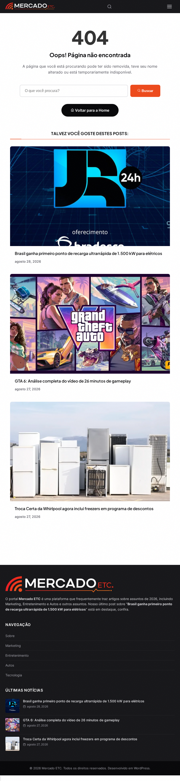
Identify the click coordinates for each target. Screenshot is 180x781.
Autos (9, 665)
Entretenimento (17, 655)
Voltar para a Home (91, 110)
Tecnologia (13, 675)
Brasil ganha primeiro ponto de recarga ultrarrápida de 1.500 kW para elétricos (88, 253)
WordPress (142, 768)
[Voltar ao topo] (0, 778)
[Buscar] (109, 6)
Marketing (13, 646)
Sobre (10, 636)
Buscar (147, 91)
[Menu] (169, 6)
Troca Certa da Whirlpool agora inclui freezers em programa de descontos (84, 508)
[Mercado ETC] (30, 8)
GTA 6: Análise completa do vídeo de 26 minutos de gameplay (73, 380)
